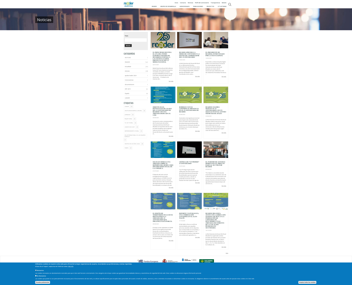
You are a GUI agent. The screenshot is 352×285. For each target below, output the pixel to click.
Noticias (190, 3)
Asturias (127, 71)
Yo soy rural (129, 123)
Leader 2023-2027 (130, 127)
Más (227, 253)
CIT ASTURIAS (222, 6)
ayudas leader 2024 (130, 75)
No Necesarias (41, 276)
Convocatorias (129, 80)
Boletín (224, 3)
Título (126, 36)
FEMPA (126, 148)
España (127, 93)
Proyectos (210, 6)
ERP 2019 (128, 89)
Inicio (176, 3)
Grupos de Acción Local (132, 143)
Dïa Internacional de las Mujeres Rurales (135, 135)
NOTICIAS (128, 57)
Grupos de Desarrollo (168, 6)
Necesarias (40, 270)
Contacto (183, 3)
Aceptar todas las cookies (307, 282)
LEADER (127, 98)
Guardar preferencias (42, 282)
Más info (70, 266)
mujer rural (128, 118)
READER (127, 62)
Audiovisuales (184, 6)
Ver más (171, 81)
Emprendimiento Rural (132, 131)
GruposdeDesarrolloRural (133, 110)
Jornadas (127, 114)
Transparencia (215, 3)
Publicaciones (198, 6)
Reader (154, 6)
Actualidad (128, 66)
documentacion (129, 84)
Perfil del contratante (202, 3)
